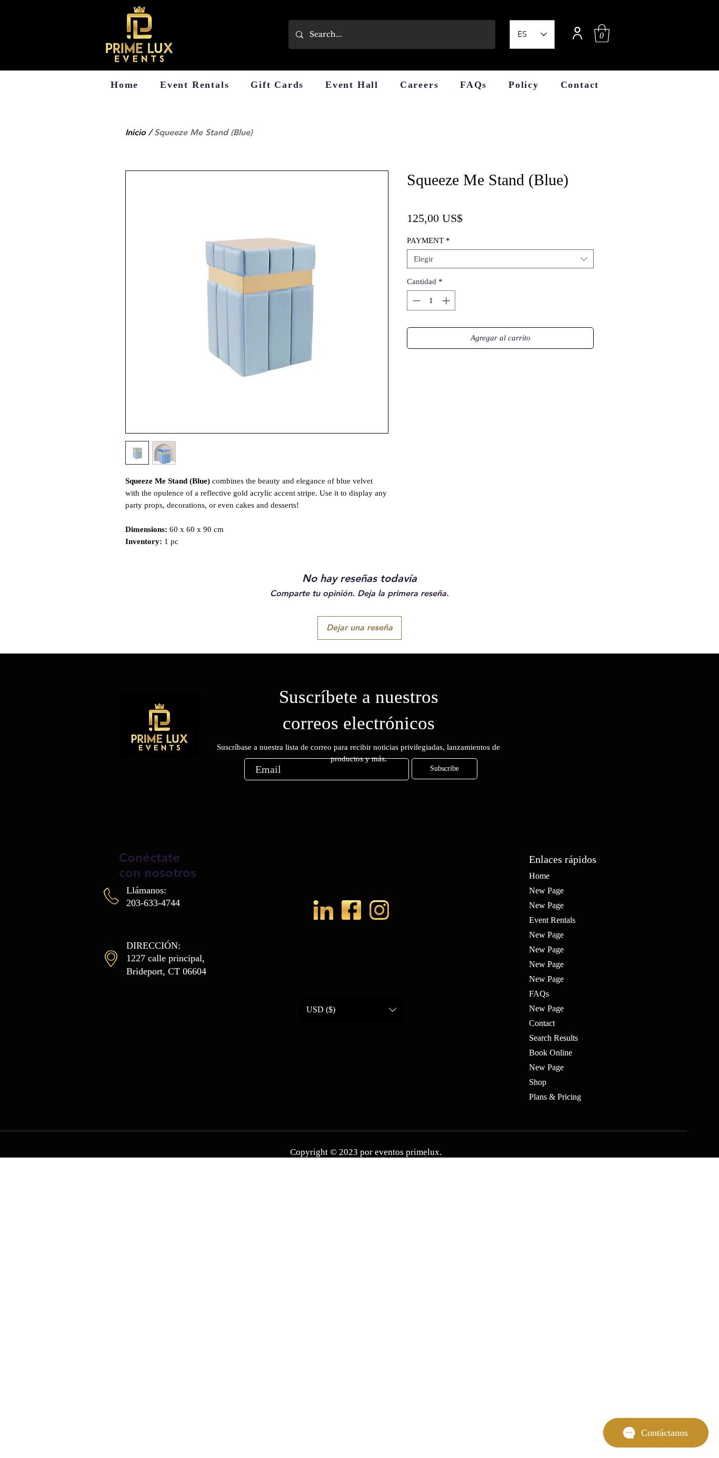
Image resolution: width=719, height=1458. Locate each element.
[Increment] (447, 300)
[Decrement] (415, 300)
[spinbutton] (431, 300)
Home (539, 875)
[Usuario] (577, 33)
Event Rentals (552, 920)
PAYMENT (428, 240)
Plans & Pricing (555, 1096)
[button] (602, 33)
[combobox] (500, 258)
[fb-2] (351, 910)
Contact (542, 1023)
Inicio (135, 132)
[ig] (379, 910)
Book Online (550, 1052)
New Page (546, 890)
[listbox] (351, 1010)
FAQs (539, 993)
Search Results (553, 1037)
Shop (537, 1082)
